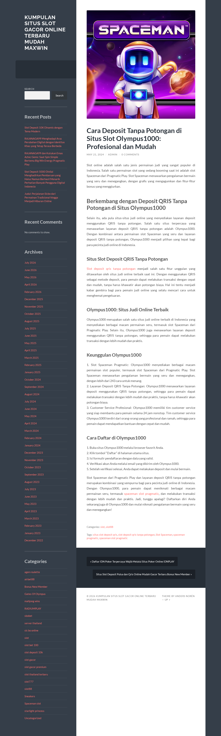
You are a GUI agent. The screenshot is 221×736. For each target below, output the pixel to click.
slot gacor (30, 659)
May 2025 (30, 343)
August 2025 (32, 321)
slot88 (28, 688)
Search (29, 89)
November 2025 (34, 306)
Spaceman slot (33, 703)
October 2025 (33, 313)
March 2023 (32, 518)
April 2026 (31, 284)
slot (27, 637)
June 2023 (31, 496)
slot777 (29, 681)
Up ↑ (168, 599)
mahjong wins (32, 601)
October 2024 (33, 379)
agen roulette (32, 572)
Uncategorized (33, 718)
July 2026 (30, 262)
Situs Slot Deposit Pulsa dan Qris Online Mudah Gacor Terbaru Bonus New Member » (144, 574)
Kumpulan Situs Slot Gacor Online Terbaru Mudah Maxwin (45, 32)
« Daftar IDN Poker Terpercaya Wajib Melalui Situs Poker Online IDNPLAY (132, 561)
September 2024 (34, 386)
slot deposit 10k (34, 652)
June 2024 (31, 408)
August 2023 (32, 481)
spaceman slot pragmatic (141, 493)
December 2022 (34, 540)
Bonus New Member (36, 586)
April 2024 (31, 423)
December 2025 (34, 299)
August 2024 (32, 394)
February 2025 (33, 364)
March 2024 (32, 430)
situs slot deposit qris (105, 534)
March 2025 (32, 357)
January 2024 (32, 445)
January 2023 (32, 533)
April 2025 (31, 350)
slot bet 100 (31, 645)
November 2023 (34, 460)
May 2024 (30, 416)
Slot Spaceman (164, 534)
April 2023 (31, 511)
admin (112, 154)
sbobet (28, 615)
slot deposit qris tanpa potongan (136, 534)
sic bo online (31, 630)
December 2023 (34, 452)
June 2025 (31, 335)
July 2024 (30, 401)
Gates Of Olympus (35, 593)
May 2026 (30, 277)
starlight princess (34, 710)
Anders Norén (185, 596)
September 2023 (34, 474)
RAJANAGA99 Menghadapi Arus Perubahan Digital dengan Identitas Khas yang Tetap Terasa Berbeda (45, 142)
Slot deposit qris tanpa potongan (111, 268)
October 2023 (33, 467)
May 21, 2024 (95, 154)
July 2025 (30, 328)
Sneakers (30, 696)
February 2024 (33, 437)
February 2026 (33, 291)
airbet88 (30, 579)
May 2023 (30, 503)
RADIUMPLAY (33, 608)
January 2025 (32, 372)
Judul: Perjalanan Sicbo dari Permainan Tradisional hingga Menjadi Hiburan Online (41, 197)
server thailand (33, 623)
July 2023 (30, 489)
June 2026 (31, 270)
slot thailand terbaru (36, 674)
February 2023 (33, 525)
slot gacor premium (35, 666)
